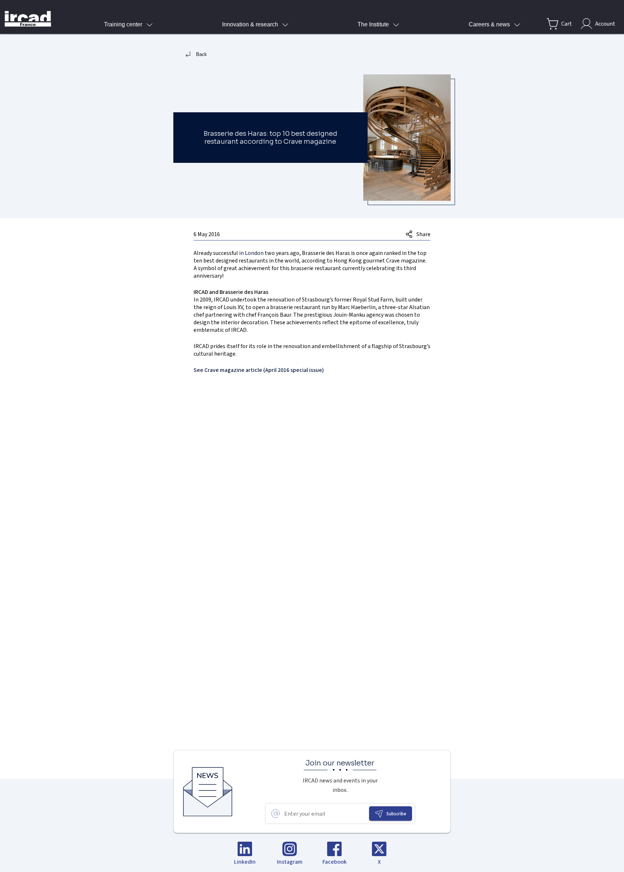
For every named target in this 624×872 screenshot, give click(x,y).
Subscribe (396, 814)
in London (251, 253)
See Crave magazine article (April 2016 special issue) (259, 370)
